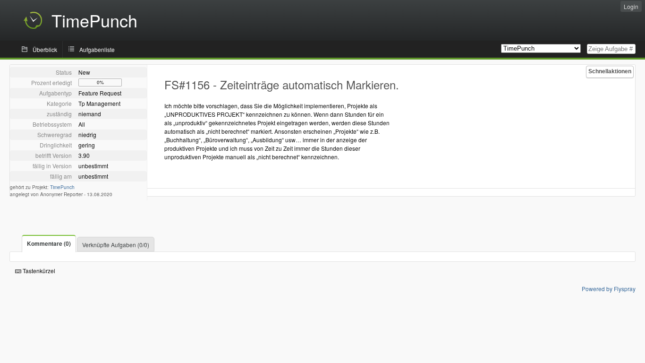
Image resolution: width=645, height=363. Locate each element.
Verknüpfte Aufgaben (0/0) (115, 245)
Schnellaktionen (609, 71)
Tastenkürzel (38, 271)
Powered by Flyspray (609, 289)
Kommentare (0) (49, 243)
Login (631, 6)
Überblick (45, 49)
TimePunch (62, 187)
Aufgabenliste (97, 49)
